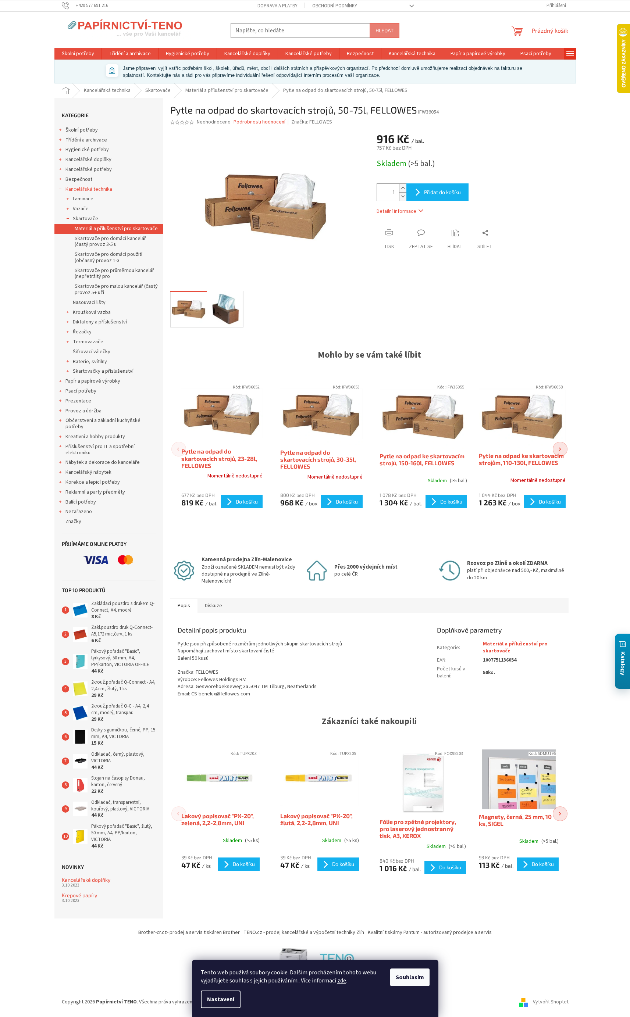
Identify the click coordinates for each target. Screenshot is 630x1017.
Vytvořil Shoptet (551, 1002)
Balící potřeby (80, 502)
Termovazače (88, 341)
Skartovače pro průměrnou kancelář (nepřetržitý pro (114, 273)
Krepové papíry (79, 895)
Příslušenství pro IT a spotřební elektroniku (100, 449)
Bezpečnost (78, 179)
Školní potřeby (81, 130)
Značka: (311, 122)
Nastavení (220, 999)
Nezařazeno (78, 511)
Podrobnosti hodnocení (259, 122)
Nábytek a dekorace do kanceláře (102, 462)
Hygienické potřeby (87, 149)
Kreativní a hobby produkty (95, 436)
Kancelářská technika (88, 189)
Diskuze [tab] (213, 605)
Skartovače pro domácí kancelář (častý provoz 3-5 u (110, 241)
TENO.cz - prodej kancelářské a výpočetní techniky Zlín (303, 932)
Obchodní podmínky (334, 6)
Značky (73, 521)
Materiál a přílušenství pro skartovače (116, 228)
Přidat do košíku (442, 192)
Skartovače (85, 218)
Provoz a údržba (83, 411)
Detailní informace (396, 211)
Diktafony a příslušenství (100, 322)
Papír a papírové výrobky (92, 381)
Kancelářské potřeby (88, 169)
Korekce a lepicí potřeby (92, 482)
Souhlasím (410, 977)
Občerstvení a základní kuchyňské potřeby (102, 423)
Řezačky (82, 332)
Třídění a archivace (86, 140)
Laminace (83, 199)
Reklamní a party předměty (95, 492)
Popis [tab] (184, 605)
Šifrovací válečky (91, 351)
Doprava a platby (277, 6)
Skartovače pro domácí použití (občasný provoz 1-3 (108, 257)
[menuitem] (78, 54)
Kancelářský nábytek (88, 472)
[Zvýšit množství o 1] (402, 188)
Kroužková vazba (92, 312)
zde (341, 981)
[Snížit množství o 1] (402, 196)
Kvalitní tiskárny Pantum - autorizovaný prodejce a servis (430, 932)
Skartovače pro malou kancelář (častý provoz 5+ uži (116, 289)
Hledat (384, 30)
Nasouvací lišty (89, 302)
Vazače (81, 208)
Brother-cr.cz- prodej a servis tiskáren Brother (189, 932)
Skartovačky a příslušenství (103, 371)
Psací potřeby (80, 391)
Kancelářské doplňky (88, 159)
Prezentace (78, 401)
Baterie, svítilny (90, 361)
